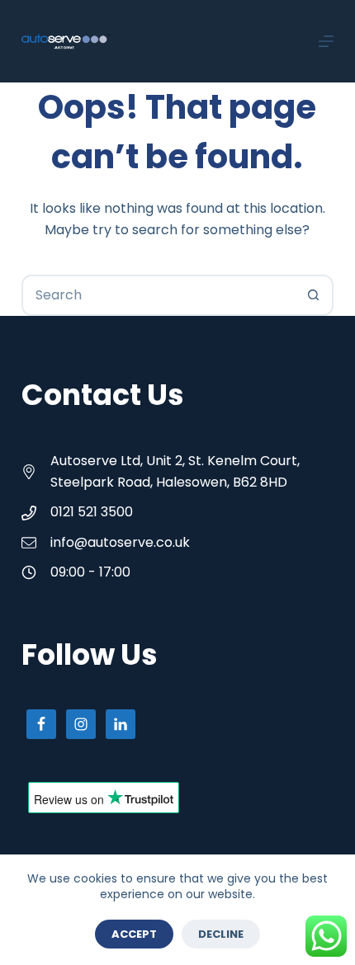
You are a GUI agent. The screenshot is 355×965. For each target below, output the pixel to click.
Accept (134, 934)
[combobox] (158, 295)
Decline (221, 934)
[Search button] (313, 295)
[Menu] (326, 41)
